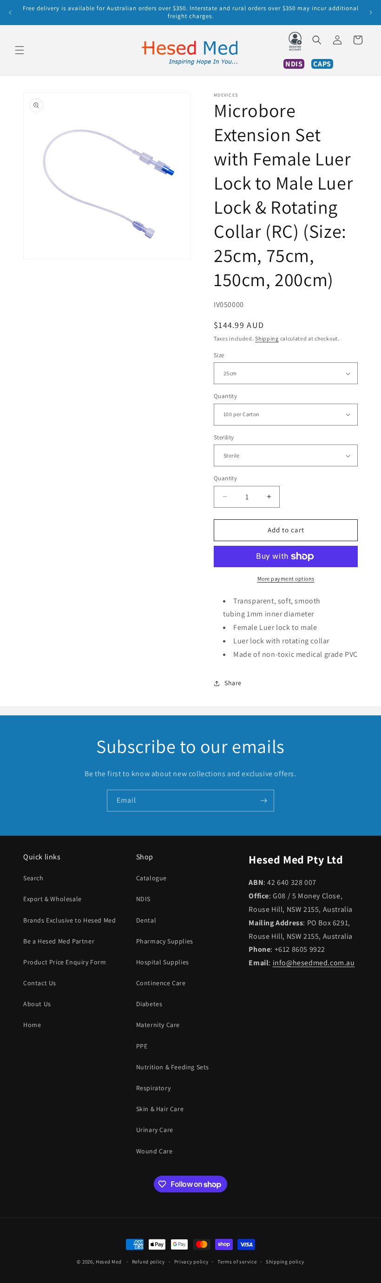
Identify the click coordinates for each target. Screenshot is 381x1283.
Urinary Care (154, 1130)
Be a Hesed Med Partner (58, 941)
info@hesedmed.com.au (314, 963)
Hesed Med (108, 1261)
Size (219, 355)
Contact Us (39, 983)
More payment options (286, 578)
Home (32, 1025)
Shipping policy (285, 1261)
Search (33, 878)
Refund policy (148, 1261)
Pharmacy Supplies (164, 941)
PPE (142, 1046)
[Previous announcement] (10, 12)
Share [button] (233, 683)
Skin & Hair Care (160, 1109)
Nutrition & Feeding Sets (172, 1067)
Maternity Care (158, 1025)
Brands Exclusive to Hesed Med (69, 920)
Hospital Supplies (162, 962)
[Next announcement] (371, 12)
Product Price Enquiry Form (64, 962)
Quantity (225, 396)
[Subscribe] (263, 801)
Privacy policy (191, 1261)
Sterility (224, 437)
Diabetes (149, 1004)
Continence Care (161, 983)
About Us (37, 1004)
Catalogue (151, 878)
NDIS (143, 899)
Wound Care (154, 1151)
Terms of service (236, 1261)
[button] (19, 50)
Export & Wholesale (52, 899)
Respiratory (153, 1088)
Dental (146, 920)
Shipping (267, 338)
